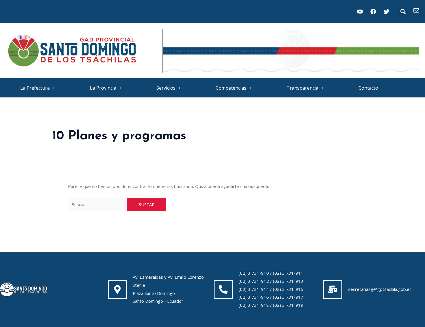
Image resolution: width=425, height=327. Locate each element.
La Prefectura (35, 88)
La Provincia (103, 88)
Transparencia (302, 88)
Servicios (165, 88)
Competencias (231, 88)
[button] (403, 11)
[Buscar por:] (97, 204)
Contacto (368, 88)
